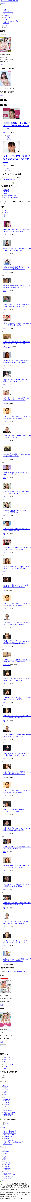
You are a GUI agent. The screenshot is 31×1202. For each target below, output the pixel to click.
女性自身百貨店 (8, 1114)
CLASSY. (6, 1086)
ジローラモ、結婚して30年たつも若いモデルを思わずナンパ (17, 159)
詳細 (1, 64)
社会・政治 (6, 10)
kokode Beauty (7, 1110)
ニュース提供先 (8, 1140)
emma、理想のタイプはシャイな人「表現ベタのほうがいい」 (16, 126)
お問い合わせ (7, 1144)
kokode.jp (6, 1109)
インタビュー (10, 13)
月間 (4, 216)
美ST (4, 1094)
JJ (3, 1085)
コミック (6, 23)
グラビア (6, 19)
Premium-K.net (7, 1099)
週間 (4, 214)
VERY (5, 1088)
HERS (5, 1091)
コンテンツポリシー (9, 1133)
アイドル (6, 21)
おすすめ (6, 210)
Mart (4, 1092)
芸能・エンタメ (8, 12)
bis (4, 1097)
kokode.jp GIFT (7, 1115)
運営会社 (6, 1138)
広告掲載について (8, 1136)
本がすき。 (6, 1106)
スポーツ (6, 15)
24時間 (5, 212)
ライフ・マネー (8, 17)
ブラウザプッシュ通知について (13, 1142)
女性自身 (6, 1102)
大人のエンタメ (14, 21)
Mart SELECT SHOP (9, 1112)
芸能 (4, 13)
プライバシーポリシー (10, 1134)
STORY (5, 1089)
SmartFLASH (7, 1104)
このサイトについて (9, 1131)
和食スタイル (7, 1101)
